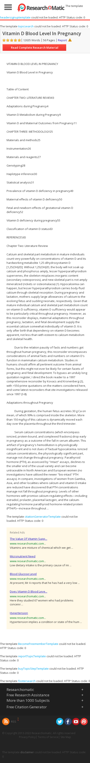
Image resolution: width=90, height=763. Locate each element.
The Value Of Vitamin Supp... (28, 539)
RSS (13, 721)
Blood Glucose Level (23, 574)
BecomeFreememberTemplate (38, 644)
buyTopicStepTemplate (33, 669)
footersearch (27, 681)
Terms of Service (48, 737)
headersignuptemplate (15, 17)
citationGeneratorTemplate (43, 517)
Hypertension (19, 613)
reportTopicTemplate (32, 656)
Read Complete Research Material (34, 48)
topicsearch (26, 26)
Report (62, 40)
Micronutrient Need (22, 556)
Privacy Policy (27, 737)
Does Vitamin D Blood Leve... (28, 591)
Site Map (66, 737)
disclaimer (27, 752)
